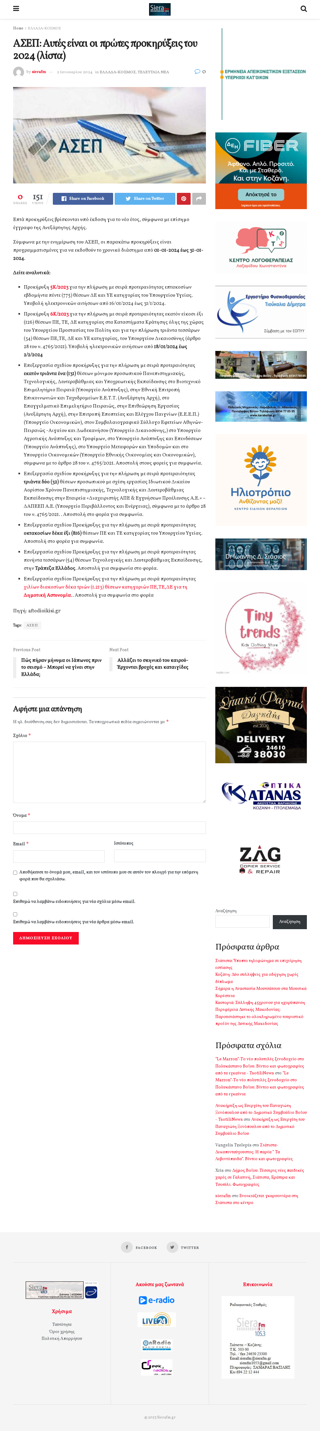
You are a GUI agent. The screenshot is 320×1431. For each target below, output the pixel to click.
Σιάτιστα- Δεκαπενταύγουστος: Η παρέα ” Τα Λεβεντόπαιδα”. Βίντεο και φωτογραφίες (254, 1152)
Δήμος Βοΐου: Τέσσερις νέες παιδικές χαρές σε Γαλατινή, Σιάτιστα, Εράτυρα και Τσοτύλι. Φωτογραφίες (259, 1178)
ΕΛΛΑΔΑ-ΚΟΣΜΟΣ (44, 28)
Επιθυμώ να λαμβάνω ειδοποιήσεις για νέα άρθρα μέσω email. (73, 922)
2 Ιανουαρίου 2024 (74, 72)
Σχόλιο (22, 735)
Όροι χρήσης (62, 1332)
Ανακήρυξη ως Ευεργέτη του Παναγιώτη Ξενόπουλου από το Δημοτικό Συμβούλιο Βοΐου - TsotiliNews (261, 1113)
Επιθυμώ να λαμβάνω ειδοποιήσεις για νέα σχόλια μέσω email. (74, 902)
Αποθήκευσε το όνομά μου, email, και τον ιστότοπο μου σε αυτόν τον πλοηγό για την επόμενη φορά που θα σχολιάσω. (108, 875)
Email (21, 844)
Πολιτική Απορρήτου (62, 1339)
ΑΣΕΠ (32, 625)
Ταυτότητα (62, 1325)
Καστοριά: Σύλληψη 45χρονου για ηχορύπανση (260, 1003)
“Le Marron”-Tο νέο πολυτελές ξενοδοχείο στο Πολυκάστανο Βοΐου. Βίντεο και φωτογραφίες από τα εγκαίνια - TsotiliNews (259, 1066)
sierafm (39, 72)
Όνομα (22, 815)
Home (18, 28)
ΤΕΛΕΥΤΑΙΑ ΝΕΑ (153, 72)
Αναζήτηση (226, 911)
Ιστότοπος (123, 844)
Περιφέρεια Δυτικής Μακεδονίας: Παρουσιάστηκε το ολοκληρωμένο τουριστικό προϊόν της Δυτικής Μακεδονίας (259, 1017)
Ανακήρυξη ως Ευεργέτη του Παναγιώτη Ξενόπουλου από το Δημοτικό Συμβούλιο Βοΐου (260, 1127)
